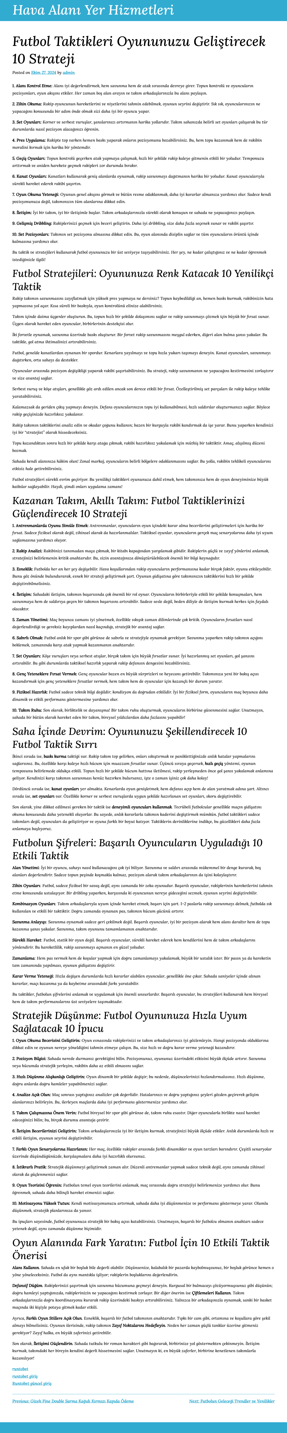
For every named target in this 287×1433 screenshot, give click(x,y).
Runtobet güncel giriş (32, 1383)
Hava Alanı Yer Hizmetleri (93, 9)
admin (69, 72)
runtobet (20, 1368)
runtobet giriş (25, 1376)
